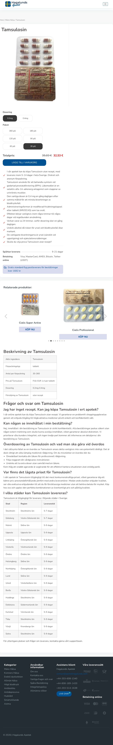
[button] (30, 329)
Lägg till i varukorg (24, 162)
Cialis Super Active (30, 323)
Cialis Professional (83, 330)
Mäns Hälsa (10, 20)
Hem (2, 20)
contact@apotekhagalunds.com (72, 673)
